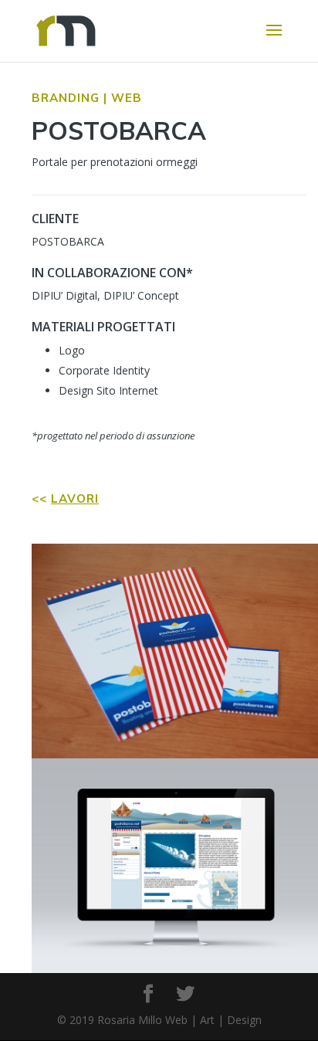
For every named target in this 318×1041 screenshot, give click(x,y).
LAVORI (75, 498)
